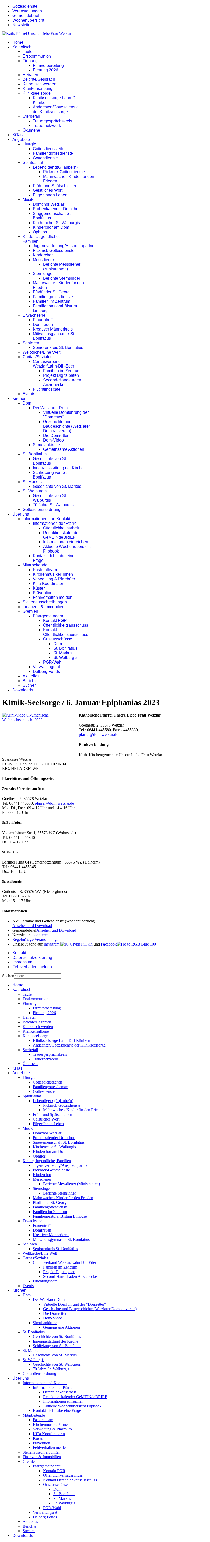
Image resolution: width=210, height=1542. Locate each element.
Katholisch (22, 47)
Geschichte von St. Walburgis (50, 497)
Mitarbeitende (35, 565)
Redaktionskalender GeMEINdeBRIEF (61, 534)
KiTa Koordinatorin (50, 583)
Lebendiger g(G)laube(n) (55, 167)
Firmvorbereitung (48, 65)
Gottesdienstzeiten (50, 148)
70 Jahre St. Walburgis (53, 505)
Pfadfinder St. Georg (51, 292)
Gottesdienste (24, 6)
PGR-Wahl (52, 662)
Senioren (31, 343)
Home (17, 42)
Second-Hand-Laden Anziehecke (62, 382)
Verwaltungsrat (46, 667)
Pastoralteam (45, 569)
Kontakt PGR (55, 620)
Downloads (22, 690)
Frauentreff (42, 320)
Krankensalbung (37, 88)
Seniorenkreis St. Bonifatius (58, 347)
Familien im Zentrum (51, 301)
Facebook (109, 944)
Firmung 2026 (45, 70)
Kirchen (19, 398)
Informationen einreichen (65, 542)
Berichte (30, 680)
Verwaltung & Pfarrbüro (54, 579)
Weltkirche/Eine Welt (41, 352)
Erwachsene (34, 315)
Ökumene (31, 130)
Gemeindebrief (25, 15)
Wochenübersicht (28, 20)
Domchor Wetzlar (48, 204)
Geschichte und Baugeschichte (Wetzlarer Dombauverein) (66, 426)
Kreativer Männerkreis (53, 329)
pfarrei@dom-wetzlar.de (98, 734)
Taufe (28, 51)
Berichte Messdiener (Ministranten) (61, 266)
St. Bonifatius (35, 454)
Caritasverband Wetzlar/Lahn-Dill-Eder (53, 363)
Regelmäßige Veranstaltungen (36, 939)
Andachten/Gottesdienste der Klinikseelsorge (56, 109)
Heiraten (30, 74)
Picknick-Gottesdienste (64, 172)
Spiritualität (33, 162)
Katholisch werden (39, 84)
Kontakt (19, 953)
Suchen (30, 685)
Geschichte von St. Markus (57, 486)
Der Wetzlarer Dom (50, 408)
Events (29, 394)
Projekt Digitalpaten (61, 375)
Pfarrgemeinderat (48, 616)
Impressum (22, 962)
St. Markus (32, 482)
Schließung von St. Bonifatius (50, 474)
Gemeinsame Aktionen (63, 449)
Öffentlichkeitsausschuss (65, 625)
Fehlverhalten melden (52, 597)
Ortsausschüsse (57, 639)
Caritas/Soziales (37, 357)
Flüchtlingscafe (46, 389)
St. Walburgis (35, 491)
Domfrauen (43, 324)
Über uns (20, 514)
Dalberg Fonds (46, 671)
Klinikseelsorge (37, 93)
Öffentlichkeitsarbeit (61, 528)
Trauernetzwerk (47, 125)
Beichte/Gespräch (39, 79)
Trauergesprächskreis (52, 121)
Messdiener (43, 260)
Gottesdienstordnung (41, 509)
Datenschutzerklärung (32, 957)
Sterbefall (31, 116)
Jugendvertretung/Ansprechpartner (64, 246)
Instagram (52, 944)
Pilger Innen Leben (50, 195)
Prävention (42, 593)
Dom (27, 403)
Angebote (21, 139)
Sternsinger (43, 273)
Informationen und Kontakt (46, 519)
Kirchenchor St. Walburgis (56, 223)
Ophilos (40, 232)
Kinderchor (43, 255)
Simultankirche (46, 445)
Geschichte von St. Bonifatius (50, 460)
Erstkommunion (37, 56)
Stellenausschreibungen (45, 602)
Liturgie (29, 144)
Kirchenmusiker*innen (53, 574)
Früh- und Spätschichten (55, 185)
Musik (28, 199)
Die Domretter (55, 435)
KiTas (17, 135)
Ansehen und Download (32, 925)
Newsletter (22, 25)
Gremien (30, 611)
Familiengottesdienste (53, 153)
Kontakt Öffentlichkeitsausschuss (65, 632)
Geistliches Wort (47, 190)
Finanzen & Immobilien (44, 606)
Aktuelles (31, 676)
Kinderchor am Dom (51, 227)
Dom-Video (53, 440)
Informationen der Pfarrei (55, 523)
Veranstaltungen (27, 11)
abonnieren (40, 935)
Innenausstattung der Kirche (58, 468)
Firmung (30, 61)
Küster (39, 588)
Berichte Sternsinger (61, 278)
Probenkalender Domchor (56, 209)
